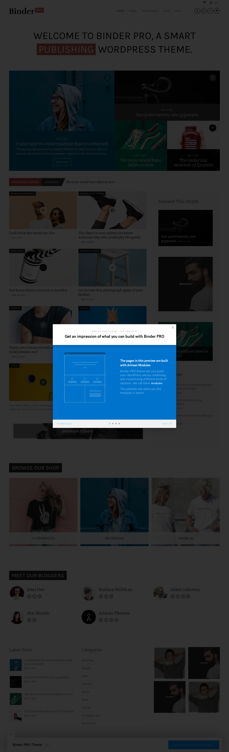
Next (165, 424)
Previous (66, 424)
